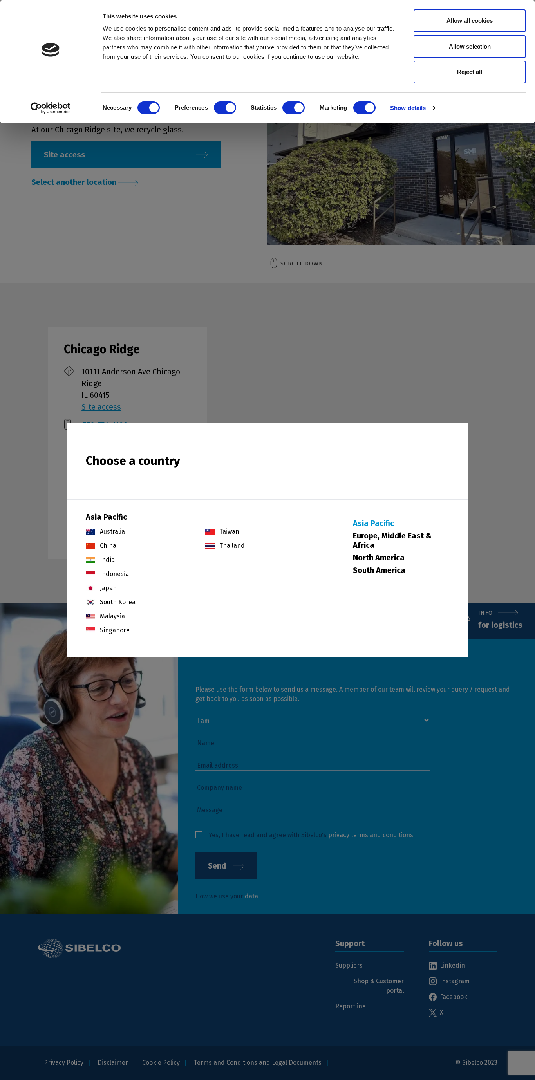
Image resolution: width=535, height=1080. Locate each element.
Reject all (469, 72)
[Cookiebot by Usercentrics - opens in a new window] (50, 108)
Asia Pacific (373, 523)
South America (379, 570)
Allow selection (470, 46)
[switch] (225, 107)
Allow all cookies (469, 20)
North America (379, 557)
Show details (408, 108)
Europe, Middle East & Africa (392, 540)
